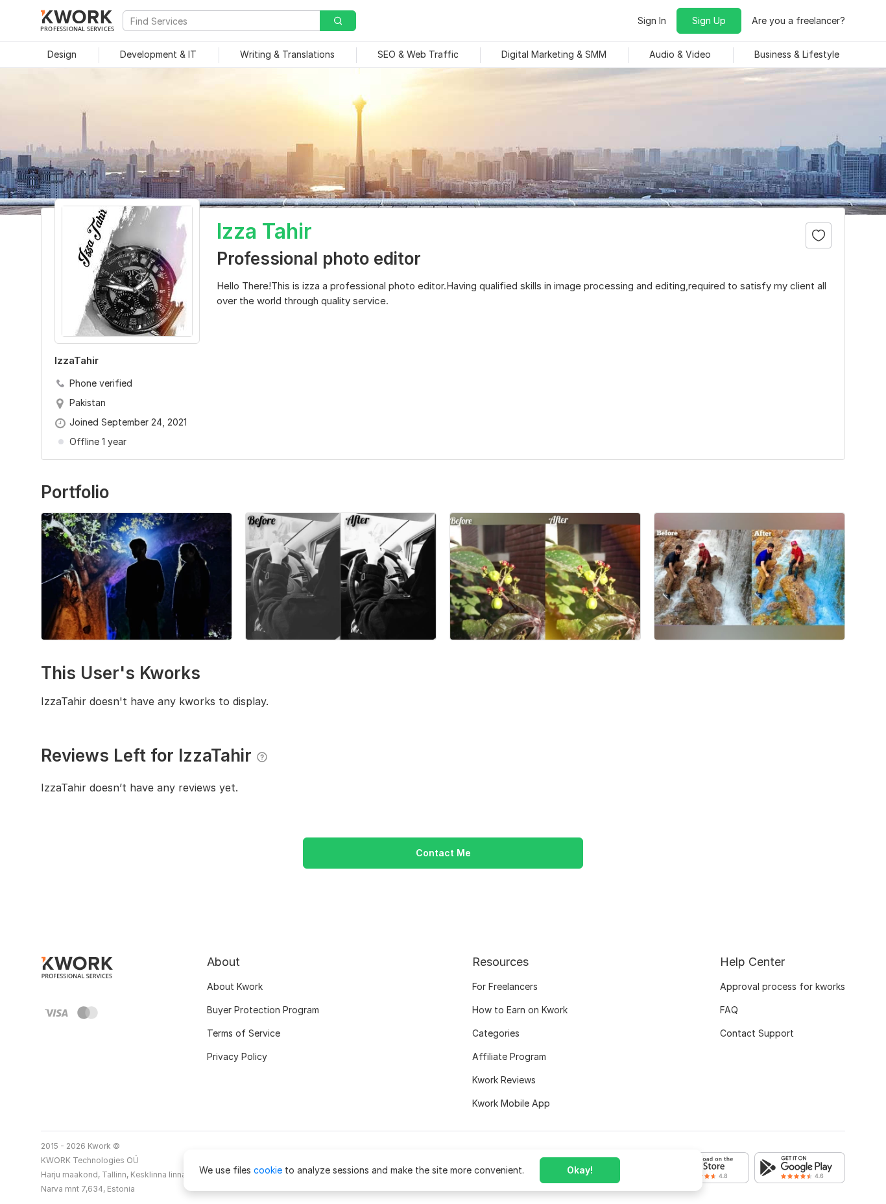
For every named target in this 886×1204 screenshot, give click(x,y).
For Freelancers (505, 986)
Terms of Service (243, 1033)
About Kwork (235, 986)
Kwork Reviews (504, 1079)
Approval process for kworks (782, 986)
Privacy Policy (237, 1056)
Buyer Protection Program (263, 1009)
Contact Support (757, 1033)
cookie (268, 1169)
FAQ (729, 1009)
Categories (496, 1033)
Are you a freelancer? (798, 20)
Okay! (580, 1169)
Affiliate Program (509, 1056)
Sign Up (709, 20)
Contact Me (443, 852)
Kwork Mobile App (511, 1103)
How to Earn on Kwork (520, 1009)
